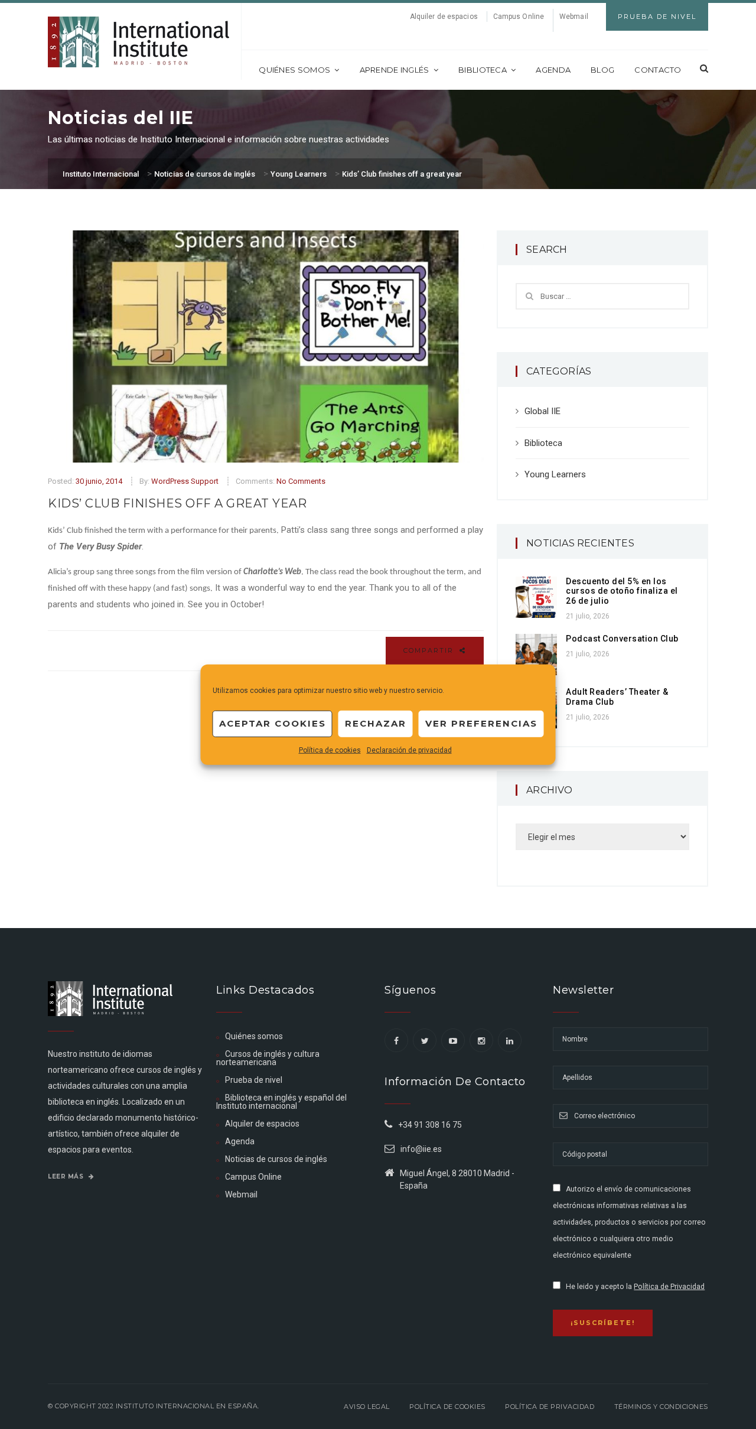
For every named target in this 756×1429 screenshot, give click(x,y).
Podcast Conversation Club (622, 638)
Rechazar (375, 723)
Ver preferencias (481, 723)
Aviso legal (367, 1406)
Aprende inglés (394, 69)
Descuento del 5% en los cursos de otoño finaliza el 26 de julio (622, 591)
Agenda (553, 69)
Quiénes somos (294, 69)
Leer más (67, 1176)
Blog (602, 69)
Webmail (573, 16)
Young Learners (555, 474)
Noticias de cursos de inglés (276, 1159)
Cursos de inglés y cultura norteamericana (268, 1058)
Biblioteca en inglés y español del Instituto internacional (281, 1102)
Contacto (657, 69)
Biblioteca (482, 69)
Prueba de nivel (253, 1080)
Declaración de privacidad (409, 750)
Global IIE (542, 411)
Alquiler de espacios (444, 16)
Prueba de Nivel (657, 16)
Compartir (430, 650)
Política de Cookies (447, 1406)
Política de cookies (330, 750)
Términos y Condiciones (661, 1406)
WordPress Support (185, 481)
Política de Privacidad (669, 1286)
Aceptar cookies (272, 723)
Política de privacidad (549, 1406)
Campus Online (518, 16)
